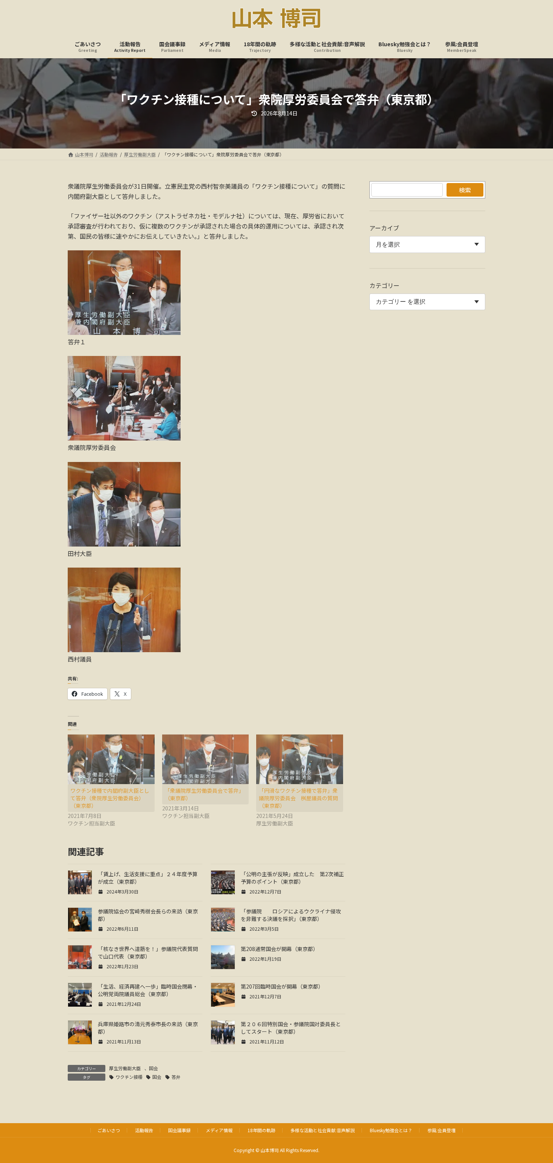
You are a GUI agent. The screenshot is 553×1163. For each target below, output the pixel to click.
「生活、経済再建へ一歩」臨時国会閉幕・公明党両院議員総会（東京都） (148, 990)
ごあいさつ (108, 1130)
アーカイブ (384, 227)
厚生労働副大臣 (125, 1068)
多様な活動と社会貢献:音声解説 (322, 1130)
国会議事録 (179, 1130)
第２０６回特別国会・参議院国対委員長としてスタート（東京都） (291, 1027)
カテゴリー (384, 285)
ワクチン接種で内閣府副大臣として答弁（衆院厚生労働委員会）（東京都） (109, 798)
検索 (465, 189)
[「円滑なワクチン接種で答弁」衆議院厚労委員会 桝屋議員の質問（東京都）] (299, 759)
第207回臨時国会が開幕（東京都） (282, 986)
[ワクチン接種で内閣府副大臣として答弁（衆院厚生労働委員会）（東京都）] (111, 759)
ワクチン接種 (129, 1077)
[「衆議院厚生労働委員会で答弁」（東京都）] (205, 759)
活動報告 (144, 1130)
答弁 (176, 1077)
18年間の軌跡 (261, 1130)
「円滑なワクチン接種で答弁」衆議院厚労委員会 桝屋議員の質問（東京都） (298, 798)
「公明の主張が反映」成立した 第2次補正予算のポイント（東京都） (292, 877)
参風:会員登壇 (441, 1130)
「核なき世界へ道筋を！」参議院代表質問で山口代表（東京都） (148, 952)
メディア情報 (219, 1130)
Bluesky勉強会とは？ (391, 1130)
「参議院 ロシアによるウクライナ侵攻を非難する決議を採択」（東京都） (291, 914)
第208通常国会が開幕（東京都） (279, 949)
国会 (153, 1068)
